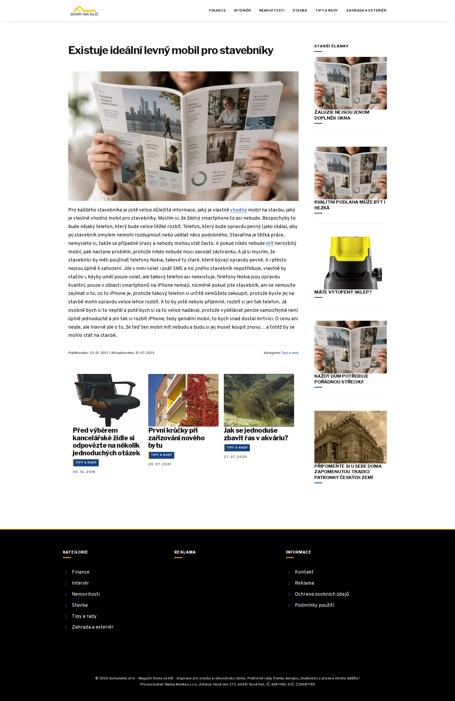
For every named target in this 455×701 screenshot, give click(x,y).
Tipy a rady (326, 10)
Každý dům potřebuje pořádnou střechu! (341, 378)
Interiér (242, 10)
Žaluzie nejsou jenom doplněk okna (341, 115)
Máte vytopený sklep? (343, 292)
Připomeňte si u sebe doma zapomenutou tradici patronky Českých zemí (348, 471)
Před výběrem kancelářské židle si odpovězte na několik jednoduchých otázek (106, 441)
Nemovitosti (272, 10)
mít (270, 243)
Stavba (300, 10)
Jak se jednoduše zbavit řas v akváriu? (256, 434)
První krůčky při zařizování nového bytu (176, 437)
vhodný (238, 210)
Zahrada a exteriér (366, 10)
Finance (217, 10)
